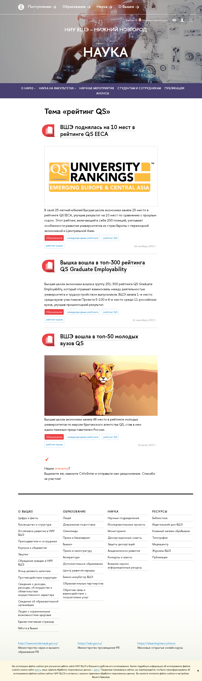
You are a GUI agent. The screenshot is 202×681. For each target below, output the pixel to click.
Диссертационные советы (125, 538)
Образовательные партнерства (83, 583)
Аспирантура (71, 557)
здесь (38, 669)
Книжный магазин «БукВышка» (171, 531)
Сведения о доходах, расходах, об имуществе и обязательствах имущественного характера (36, 589)
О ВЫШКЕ (25, 511)
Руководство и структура (34, 524)
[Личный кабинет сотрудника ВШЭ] (182, 20)
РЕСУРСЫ (159, 511)
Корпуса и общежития (32, 548)
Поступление (39, 6)
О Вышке (126, 6)
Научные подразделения (123, 518)
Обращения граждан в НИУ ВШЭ (35, 562)
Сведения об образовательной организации (38, 603)
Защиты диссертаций (121, 544)
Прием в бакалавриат (76, 538)
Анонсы (102, 93)
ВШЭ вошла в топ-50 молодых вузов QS (99, 339)
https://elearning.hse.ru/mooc (156, 643)
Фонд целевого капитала (34, 571)
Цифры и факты (28, 518)
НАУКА (105, 52)
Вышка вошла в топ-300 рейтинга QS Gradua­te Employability (102, 266)
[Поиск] (191, 20)
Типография (159, 538)
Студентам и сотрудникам (139, 88)
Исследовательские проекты (126, 524)
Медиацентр (160, 544)
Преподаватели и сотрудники (37, 541)
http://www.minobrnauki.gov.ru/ (38, 643)
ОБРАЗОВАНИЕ (74, 511)
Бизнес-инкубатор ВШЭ (78, 577)
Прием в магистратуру (77, 551)
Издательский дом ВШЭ (167, 524)
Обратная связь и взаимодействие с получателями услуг (75, 593)
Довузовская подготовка (79, 524)
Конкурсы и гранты (120, 557)
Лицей (67, 518)
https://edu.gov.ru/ (90, 643)
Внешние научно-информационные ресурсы (125, 565)
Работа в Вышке (28, 628)
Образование (74, 6)
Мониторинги (117, 531)
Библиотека (159, 518)
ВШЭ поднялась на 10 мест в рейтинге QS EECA (97, 130)
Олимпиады (70, 531)
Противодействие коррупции (37, 577)
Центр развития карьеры (79, 570)
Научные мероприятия (96, 88)
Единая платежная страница (36, 621)
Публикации (174, 88)
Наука (102, 6)
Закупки (23, 554)
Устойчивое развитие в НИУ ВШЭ (36, 532)
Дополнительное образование (83, 564)
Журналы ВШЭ (161, 551)
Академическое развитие (124, 551)
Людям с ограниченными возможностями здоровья (34, 613)
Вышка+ (68, 544)
